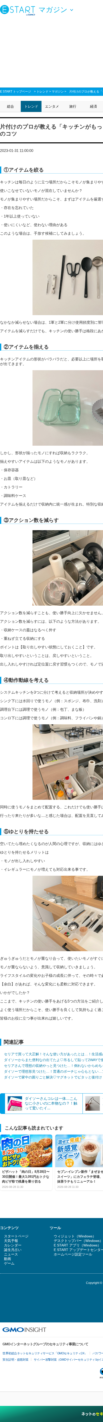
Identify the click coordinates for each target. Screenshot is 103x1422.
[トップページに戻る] (19, 10)
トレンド (42, 91)
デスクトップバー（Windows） (78, 1241)
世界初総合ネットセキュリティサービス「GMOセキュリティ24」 (44, 1353)
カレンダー (13, 1245)
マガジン (58, 91)
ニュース (11, 1254)
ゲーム (9, 1263)
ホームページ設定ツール (73, 1254)
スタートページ (16, 1236)
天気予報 (11, 1241)
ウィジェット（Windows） (75, 1236)
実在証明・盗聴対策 (15, 1359)
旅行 (72, 106)
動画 (7, 1259)
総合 (10, 106)
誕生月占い (13, 1250)
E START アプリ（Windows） (77, 1245)
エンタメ (52, 106)
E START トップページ (15, 91)
